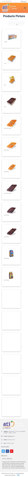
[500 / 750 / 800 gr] (11, 127)
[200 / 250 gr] (11, 170)
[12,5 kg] (11, 40)
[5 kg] (11, 62)
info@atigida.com (11, 436)
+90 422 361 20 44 (7, 1)
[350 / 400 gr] (11, 149)
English (23, 1)
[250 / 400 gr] (11, 257)
